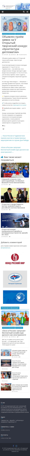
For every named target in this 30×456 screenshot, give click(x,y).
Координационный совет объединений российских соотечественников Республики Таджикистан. (15, 449)
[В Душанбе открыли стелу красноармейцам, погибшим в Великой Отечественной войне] (15, 164)
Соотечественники (20, 34)
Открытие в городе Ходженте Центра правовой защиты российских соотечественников (13, 206)
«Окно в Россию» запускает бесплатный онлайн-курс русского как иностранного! (15, 149)
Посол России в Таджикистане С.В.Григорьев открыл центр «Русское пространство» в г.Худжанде (20, 376)
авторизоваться (5, 248)
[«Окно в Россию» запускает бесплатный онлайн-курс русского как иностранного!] (15, 311)
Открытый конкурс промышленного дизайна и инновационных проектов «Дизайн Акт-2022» (15, 232)
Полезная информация (8, 34)
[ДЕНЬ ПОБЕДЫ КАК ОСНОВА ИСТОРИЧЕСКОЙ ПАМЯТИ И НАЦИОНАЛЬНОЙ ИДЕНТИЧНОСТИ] (6, 384)
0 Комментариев (22, 54)
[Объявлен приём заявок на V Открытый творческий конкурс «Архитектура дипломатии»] (6, 350)
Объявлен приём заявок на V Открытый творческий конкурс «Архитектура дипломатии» (19, 353)
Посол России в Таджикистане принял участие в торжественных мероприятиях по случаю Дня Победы (15, 138)
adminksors (13, 54)
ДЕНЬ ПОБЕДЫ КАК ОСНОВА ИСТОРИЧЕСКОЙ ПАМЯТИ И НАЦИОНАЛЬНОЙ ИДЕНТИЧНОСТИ (20, 387)
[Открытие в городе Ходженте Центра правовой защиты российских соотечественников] (15, 189)
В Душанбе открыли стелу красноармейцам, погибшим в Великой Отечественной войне (13, 180)
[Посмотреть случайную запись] (27, 11)
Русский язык (19, 327)
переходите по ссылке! (19, 105)
